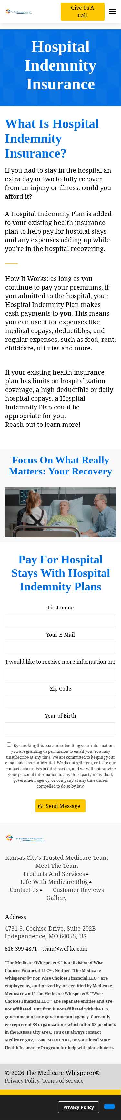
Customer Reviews (78, 890)
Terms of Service (63, 1080)
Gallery (56, 898)
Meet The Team (56, 865)
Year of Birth (60, 715)
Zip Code (60, 688)
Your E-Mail (60, 634)
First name (60, 607)
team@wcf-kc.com (64, 948)
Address (15, 916)
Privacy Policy (22, 1080)
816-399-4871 (21, 948)
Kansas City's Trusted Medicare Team (56, 857)
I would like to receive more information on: (60, 661)
